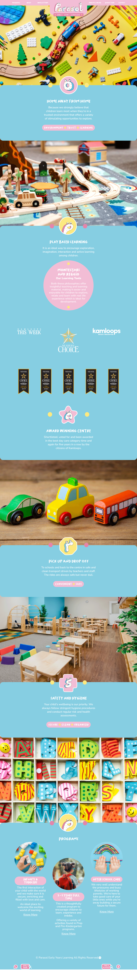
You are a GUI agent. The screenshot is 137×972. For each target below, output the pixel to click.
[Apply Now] (107, 969)
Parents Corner (95, 3)
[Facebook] (118, 968)
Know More (30, 915)
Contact (121, 3)
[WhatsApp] (16, 968)
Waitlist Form (43, 3)
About (28, 3)
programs (16, 3)
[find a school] (26, 969)
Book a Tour (109, 3)
